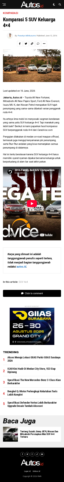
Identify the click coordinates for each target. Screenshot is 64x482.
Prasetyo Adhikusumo (27, 36)
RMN (39, 476)
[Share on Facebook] (19, 43)
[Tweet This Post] (26, 43)
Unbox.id (36, 471)
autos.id (21, 266)
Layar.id (27, 471)
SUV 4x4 (23, 282)
